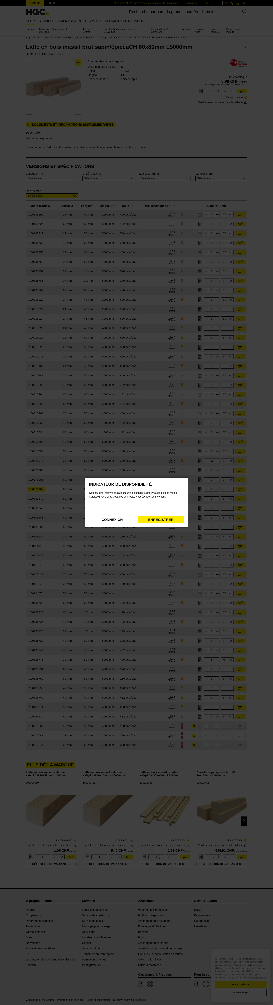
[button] (112, 519)
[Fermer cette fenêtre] (182, 484)
